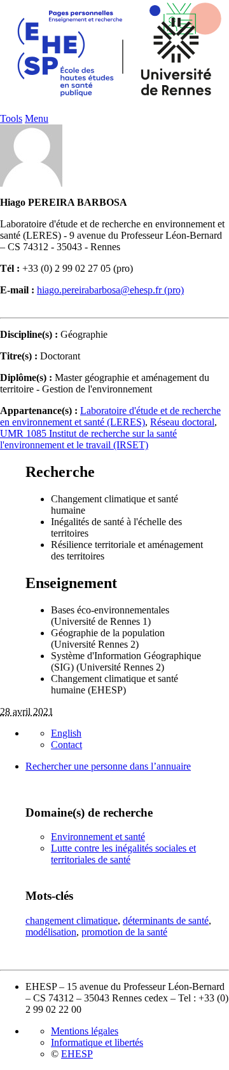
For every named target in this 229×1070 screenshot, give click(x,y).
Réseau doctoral (182, 422)
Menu (36, 118)
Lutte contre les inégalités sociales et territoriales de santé (123, 854)
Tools (11, 118)
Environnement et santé (98, 836)
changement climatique (71, 920)
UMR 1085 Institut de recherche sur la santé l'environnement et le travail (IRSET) (88, 439)
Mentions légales (84, 1031)
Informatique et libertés (97, 1042)
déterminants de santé (166, 920)
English (66, 733)
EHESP (77, 1053)
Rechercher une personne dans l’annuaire (108, 766)
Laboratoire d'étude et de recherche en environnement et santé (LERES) (110, 416)
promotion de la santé (124, 931)
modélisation (50, 931)
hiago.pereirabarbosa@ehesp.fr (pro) (110, 289)
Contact (66, 744)
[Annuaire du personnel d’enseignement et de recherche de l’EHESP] (114, 109)
